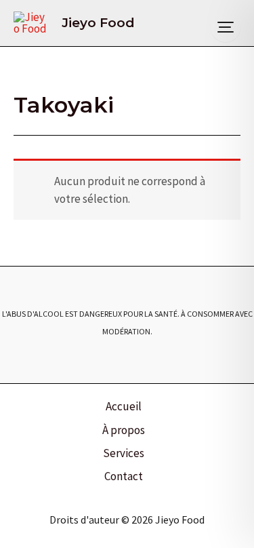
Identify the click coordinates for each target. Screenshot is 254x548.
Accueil (124, 406)
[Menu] (225, 27)
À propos (123, 430)
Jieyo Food (98, 23)
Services (123, 453)
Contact (123, 476)
